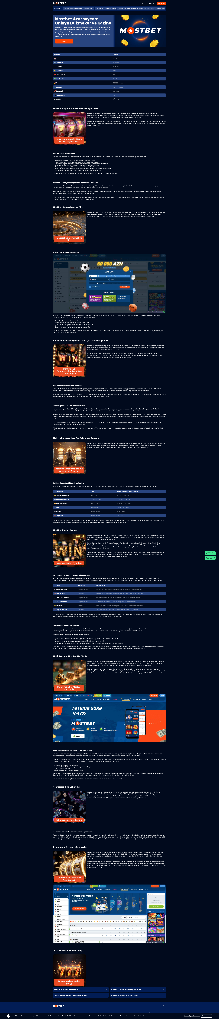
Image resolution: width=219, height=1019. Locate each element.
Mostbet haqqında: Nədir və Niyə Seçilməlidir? (78, 8)
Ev (143, 3)
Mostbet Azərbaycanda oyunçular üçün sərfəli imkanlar (136, 8)
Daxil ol (151, 3)
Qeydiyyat (161, 3)
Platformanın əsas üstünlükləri (106, 8)
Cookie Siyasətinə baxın (192, 1016)
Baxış (64, 41)
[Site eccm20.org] (60, 3)
